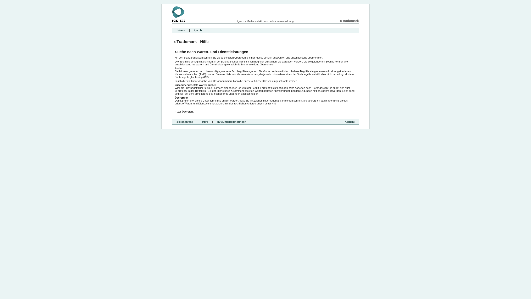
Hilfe (205, 121)
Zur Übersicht (185, 111)
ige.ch (240, 21)
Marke (250, 21)
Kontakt (349, 121)
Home (181, 30)
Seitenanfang (185, 121)
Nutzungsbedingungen (231, 121)
